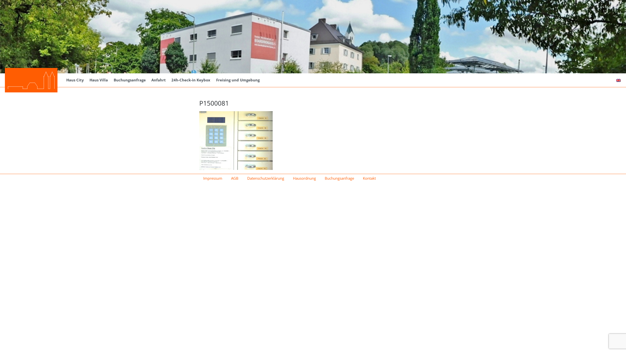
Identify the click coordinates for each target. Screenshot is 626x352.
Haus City (75, 79)
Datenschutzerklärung (265, 178)
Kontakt (369, 178)
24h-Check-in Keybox (190, 79)
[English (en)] (618, 79)
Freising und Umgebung (238, 79)
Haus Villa (98, 79)
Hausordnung (304, 178)
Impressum (212, 178)
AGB (234, 178)
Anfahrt (158, 79)
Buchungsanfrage (130, 79)
